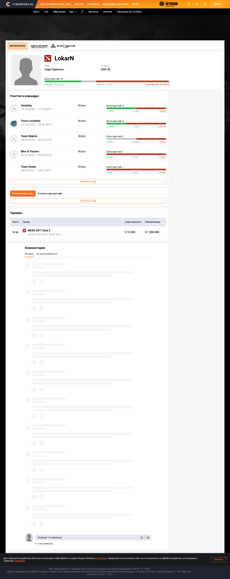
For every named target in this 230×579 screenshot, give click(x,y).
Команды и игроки (115, 4)
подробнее (101, 558)
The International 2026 (55, 4)
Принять (218, 559)
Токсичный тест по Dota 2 (129, 11)
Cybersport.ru (92, 574)
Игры (135, 4)
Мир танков (59, 11)
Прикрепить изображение (141, 537)
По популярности (46, 254)
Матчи (79, 4)
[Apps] (188, 4)
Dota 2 (36, 11)
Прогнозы (93, 11)
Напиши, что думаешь (50, 537)
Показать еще (88, 181)
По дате (29, 254)
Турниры (93, 4)
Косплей (107, 11)
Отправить (148, 537)
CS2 (46, 11)
